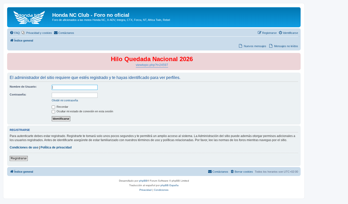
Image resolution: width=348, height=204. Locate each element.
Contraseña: (18, 94)
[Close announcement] (296, 57)
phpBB (143, 180)
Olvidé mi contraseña (65, 100)
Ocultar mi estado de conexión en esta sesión (84, 111)
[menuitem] (15, 33)
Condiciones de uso (24, 147)
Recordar (62, 106)
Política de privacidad (56, 147)
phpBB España (169, 185)
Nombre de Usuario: (23, 86)
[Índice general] (30, 16)
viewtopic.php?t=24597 (152, 65)
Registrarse (19, 158)
